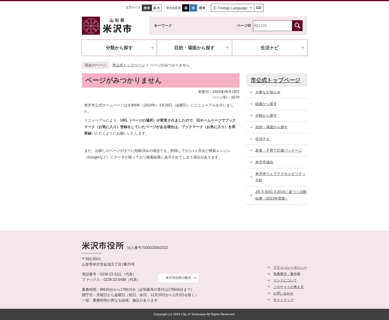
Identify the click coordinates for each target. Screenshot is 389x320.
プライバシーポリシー (290, 267)
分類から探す (119, 47)
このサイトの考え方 (288, 287)
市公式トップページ (128, 65)
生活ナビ (270, 47)
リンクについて (285, 280)
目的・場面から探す (194, 47)
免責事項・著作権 (286, 274)
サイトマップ (283, 300)
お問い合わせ (283, 293)
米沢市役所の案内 (178, 277)
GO (258, 8)
